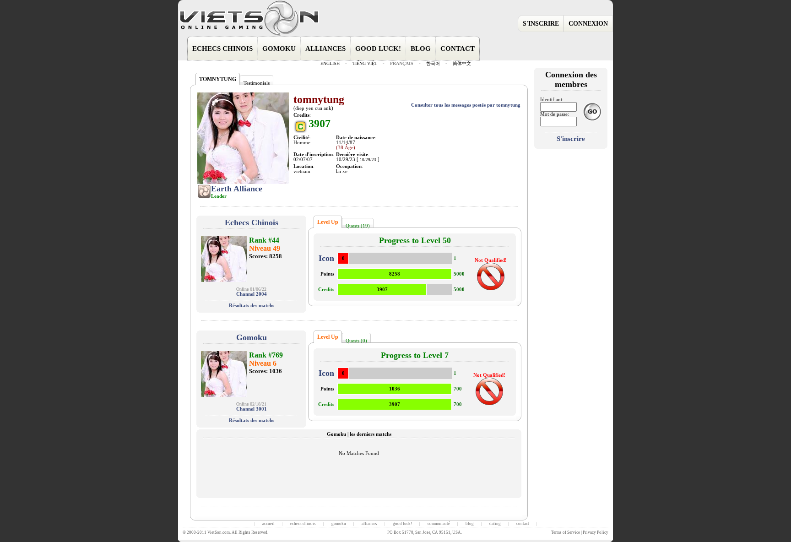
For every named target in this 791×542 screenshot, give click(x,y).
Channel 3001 (251, 409)
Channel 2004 (251, 294)
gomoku (338, 523)
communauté (439, 523)
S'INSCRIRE (541, 23)
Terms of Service (565, 532)
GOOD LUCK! (378, 48)
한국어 (433, 63)
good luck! (402, 523)
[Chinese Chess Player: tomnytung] (224, 258)
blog (470, 523)
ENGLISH (330, 63)
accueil (268, 523)
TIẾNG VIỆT (364, 63)
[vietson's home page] (249, 35)
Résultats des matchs (251, 305)
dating (495, 523)
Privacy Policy (595, 532)
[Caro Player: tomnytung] (224, 373)
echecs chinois (303, 523)
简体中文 (462, 63)
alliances (369, 523)
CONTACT (457, 48)
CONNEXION (588, 23)
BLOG (421, 48)
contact (522, 523)
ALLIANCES (325, 48)
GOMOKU (279, 48)
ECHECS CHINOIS (222, 48)
